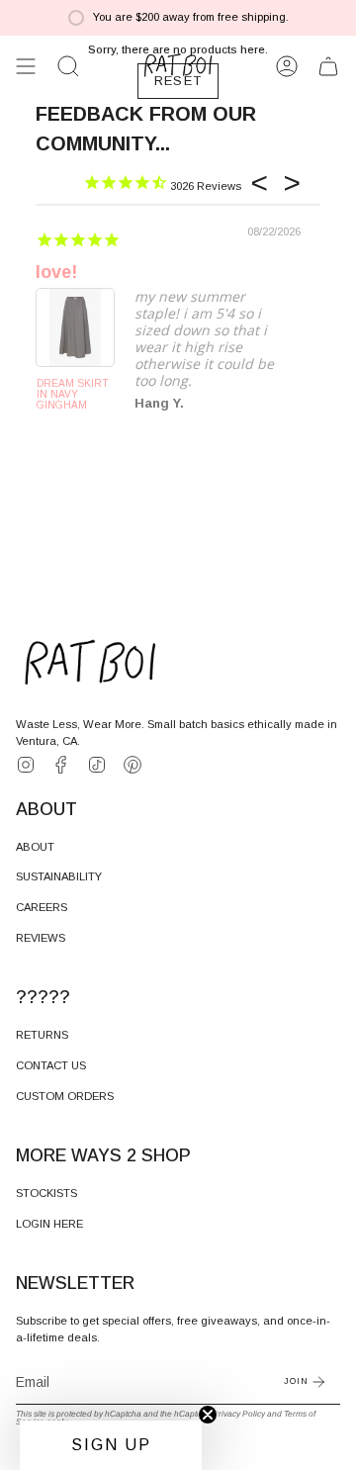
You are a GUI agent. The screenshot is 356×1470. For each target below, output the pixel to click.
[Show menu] (26, 66)
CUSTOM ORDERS (65, 1096)
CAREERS (41, 907)
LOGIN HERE (49, 1224)
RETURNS (42, 1035)
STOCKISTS (46, 1193)
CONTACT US (51, 1065)
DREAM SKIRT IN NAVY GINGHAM (73, 394)
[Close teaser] (208, 1414)
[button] (68, 66)
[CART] (328, 66)
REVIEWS (40, 938)
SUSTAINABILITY (59, 876)
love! (56, 272)
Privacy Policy (239, 1414)
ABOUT (35, 847)
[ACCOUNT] (287, 66)
